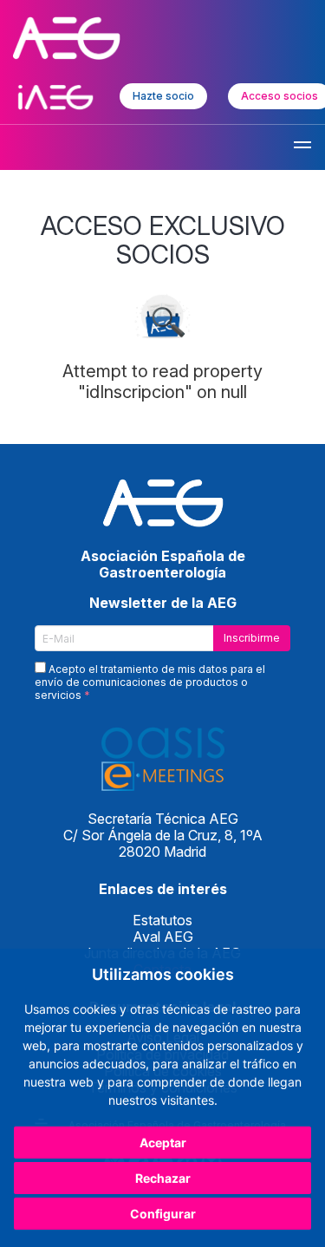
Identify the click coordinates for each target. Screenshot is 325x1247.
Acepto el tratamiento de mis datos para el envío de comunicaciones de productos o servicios (150, 682)
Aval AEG (163, 936)
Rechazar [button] (163, 1178)
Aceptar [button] (163, 1142)
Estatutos (162, 920)
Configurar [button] (163, 1213)
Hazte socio (163, 95)
